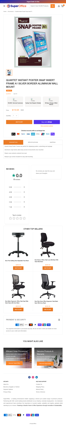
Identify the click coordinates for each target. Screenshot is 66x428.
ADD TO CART (19, 122)
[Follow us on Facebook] (29, 377)
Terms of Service (40, 392)
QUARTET (8, 93)
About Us (5, 384)
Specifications (33, 142)
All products (10, 11)
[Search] (53, 6)
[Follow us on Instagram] (33, 377)
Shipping (53, 142)
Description (13, 142)
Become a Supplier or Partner (11, 387)
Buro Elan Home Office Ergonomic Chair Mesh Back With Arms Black (46, 302)
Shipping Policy (40, 387)
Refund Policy (39, 389)
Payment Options (8, 389)
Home (4, 11)
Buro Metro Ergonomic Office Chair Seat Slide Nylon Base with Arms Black (16, 302)
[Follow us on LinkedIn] (36, 377)
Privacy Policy (7, 392)
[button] (17, 187)
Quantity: (8, 115)
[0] (62, 6)
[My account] (59, 6)
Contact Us (39, 384)
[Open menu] (4, 6)
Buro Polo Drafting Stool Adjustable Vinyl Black (17, 260)
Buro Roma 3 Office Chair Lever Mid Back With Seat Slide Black (46, 260)
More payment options (47, 126)
